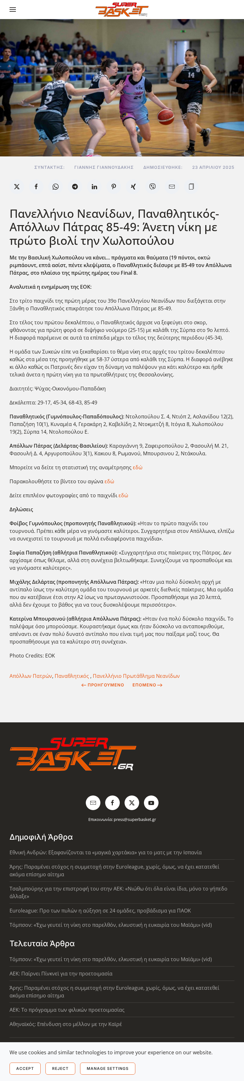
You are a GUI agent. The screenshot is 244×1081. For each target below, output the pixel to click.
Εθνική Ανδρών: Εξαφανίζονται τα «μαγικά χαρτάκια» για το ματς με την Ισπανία (106, 852)
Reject (60, 1068)
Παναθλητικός (72, 675)
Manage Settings (108, 1068)
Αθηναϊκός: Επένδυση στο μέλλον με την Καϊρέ (66, 1024)
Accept (25, 1068)
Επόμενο (144, 684)
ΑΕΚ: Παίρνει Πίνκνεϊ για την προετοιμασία (61, 973)
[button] (13, 9)
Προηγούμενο (106, 684)
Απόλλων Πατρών (31, 675)
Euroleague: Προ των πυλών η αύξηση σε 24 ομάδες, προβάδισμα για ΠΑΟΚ (100, 910)
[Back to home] (122, 9)
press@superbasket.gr (135, 819)
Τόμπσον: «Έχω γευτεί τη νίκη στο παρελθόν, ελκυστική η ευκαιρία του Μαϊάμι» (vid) (111, 924)
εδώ (137, 467)
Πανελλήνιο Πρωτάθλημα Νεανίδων (136, 675)
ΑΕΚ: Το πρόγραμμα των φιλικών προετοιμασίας (67, 1009)
